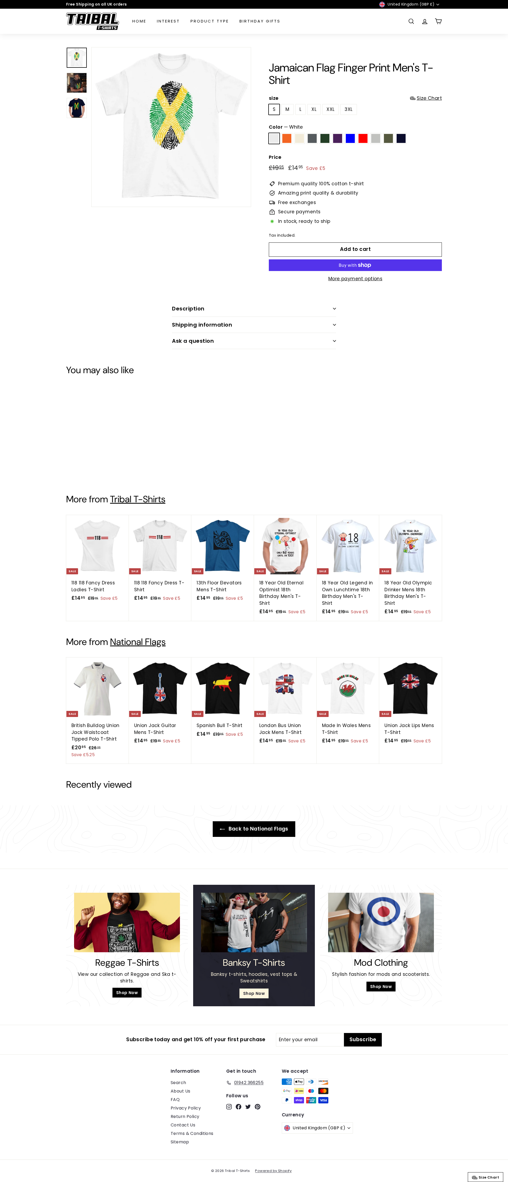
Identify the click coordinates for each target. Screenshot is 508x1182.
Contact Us (183, 1125)
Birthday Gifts (259, 21)
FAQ (175, 1100)
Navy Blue (401, 138)
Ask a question (193, 341)
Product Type (209, 21)
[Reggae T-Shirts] (127, 922)
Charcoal (312, 138)
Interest (168, 21)
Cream (299, 138)
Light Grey (375, 138)
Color (286, 127)
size (355, 98)
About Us (180, 1091)
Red (363, 138)
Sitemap (180, 1142)
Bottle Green (325, 138)
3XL (348, 109)
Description (188, 308)
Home (139, 21)
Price (275, 157)
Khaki (388, 138)
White (274, 138)
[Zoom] (171, 127)
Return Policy (185, 1116)
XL (313, 109)
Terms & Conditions (192, 1133)
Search (178, 1083)
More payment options (355, 279)
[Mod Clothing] (381, 922)
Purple (337, 138)
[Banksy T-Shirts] (254, 922)
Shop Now (127, 992)
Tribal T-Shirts (137, 499)
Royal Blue (350, 138)
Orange (287, 138)
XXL (330, 109)
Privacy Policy (186, 1108)
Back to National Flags (257, 828)
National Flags (138, 642)
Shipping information (202, 324)
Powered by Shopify (273, 1170)
